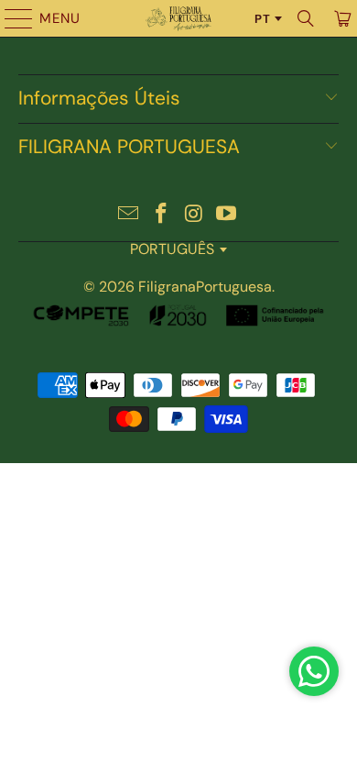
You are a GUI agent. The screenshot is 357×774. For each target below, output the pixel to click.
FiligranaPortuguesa (205, 286)
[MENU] (10, 18)
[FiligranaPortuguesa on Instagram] (194, 215)
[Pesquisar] (305, 18)
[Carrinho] (341, 18)
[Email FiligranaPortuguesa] (129, 215)
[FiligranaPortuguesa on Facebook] (161, 215)
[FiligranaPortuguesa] (179, 18)
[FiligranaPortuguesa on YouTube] (227, 215)
